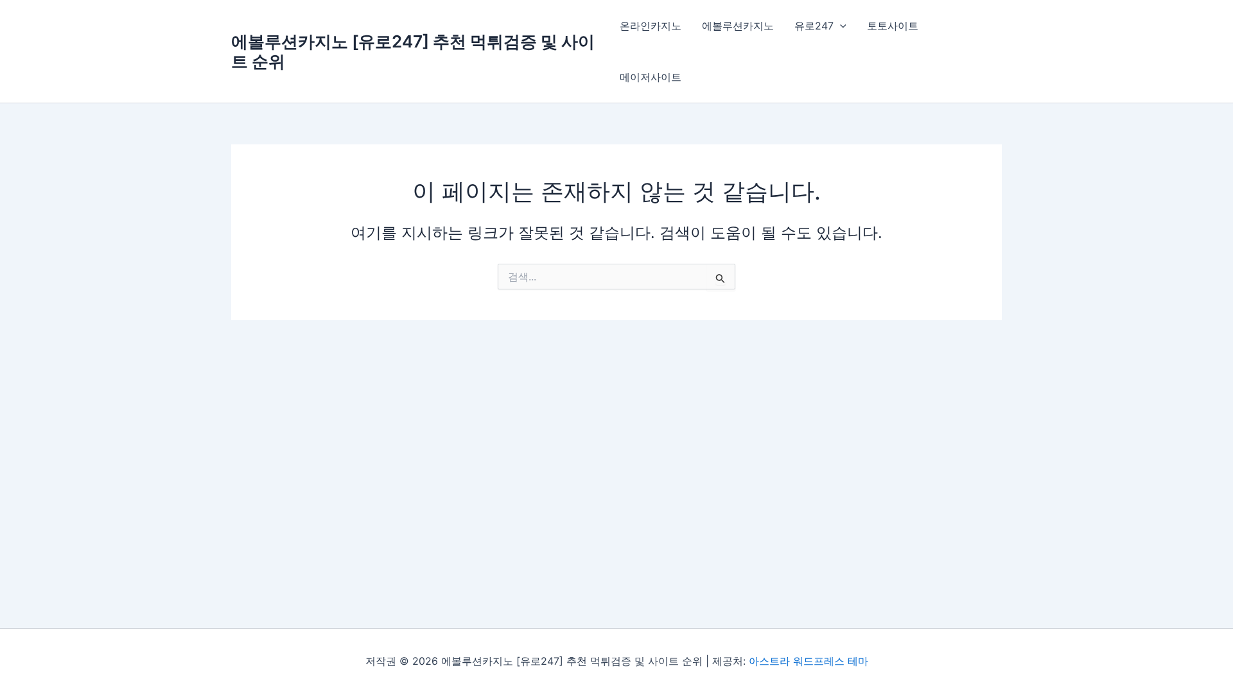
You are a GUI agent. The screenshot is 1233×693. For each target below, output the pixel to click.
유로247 (814, 25)
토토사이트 (892, 25)
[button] (840, 25)
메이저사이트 (650, 77)
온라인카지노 (650, 25)
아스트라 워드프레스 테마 (808, 660)
